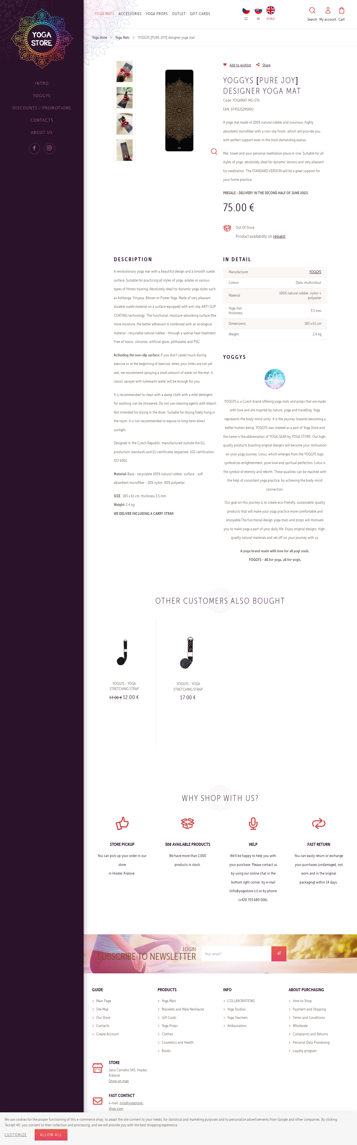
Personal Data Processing (311, 1042)
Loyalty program (305, 1050)
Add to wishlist (240, 65)
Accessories (130, 13)
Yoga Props (157, 13)
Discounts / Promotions (42, 108)
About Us (42, 132)
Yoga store (99, 37)
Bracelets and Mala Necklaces (183, 1009)
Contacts (42, 120)
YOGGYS (315, 272)
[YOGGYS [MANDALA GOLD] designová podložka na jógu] (179, 110)
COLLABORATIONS (241, 1000)
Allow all (51, 1134)
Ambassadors (237, 1025)
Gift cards (200, 13)
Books (166, 1050)
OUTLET (179, 13)
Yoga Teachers (237, 1017)
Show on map (119, 1081)
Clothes (167, 1034)
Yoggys (42, 95)
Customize (15, 1134)
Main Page (103, 1000)
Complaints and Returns (310, 1034)
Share (266, 65)
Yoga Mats (104, 13)
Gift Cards (169, 1017)
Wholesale (300, 1025)
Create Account (107, 1034)
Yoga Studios (236, 1009)
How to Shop (302, 1000)
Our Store (103, 1017)
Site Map (102, 1009)
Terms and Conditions (309, 1017)
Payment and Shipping (309, 1009)
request (279, 236)
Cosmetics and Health (178, 1042)
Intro (42, 83)
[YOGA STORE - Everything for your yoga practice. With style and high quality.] (42, 38)
